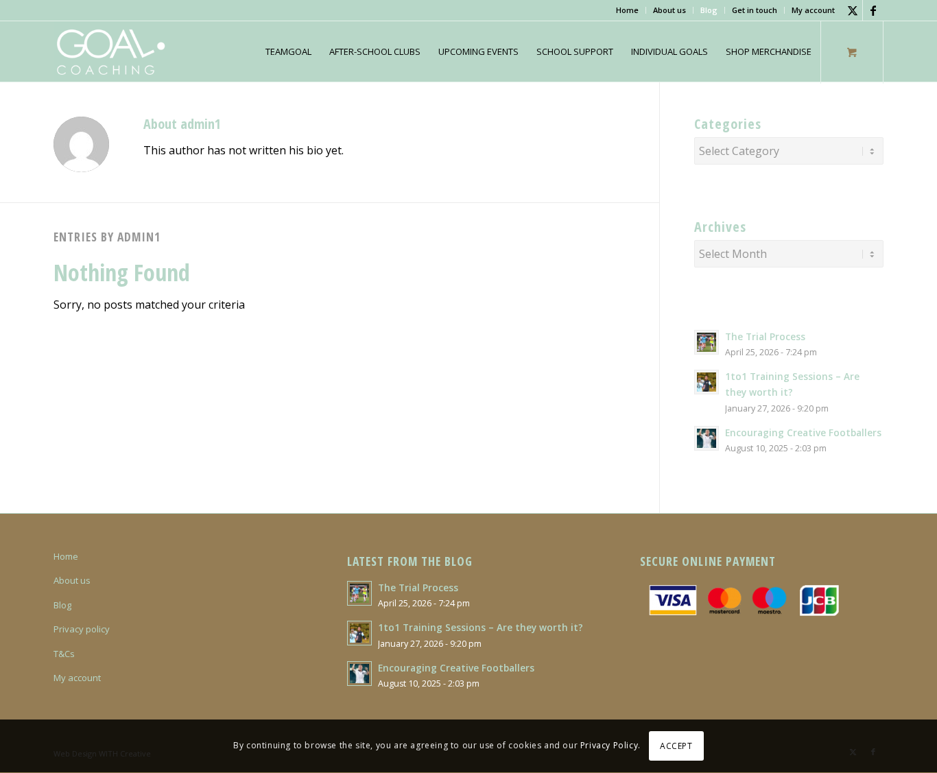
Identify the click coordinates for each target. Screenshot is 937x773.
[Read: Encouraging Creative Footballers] (706, 438)
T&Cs (64, 653)
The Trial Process (765, 336)
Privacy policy (82, 629)
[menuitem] (627, 10)
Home (627, 10)
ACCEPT (676, 746)
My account (813, 10)
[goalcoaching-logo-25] (112, 51)
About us (669, 10)
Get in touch (754, 10)
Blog (708, 10)
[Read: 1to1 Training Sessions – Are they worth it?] (706, 382)
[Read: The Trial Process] (706, 342)
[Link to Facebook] (873, 10)
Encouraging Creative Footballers (803, 432)
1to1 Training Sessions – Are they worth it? (480, 627)
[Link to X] (852, 10)
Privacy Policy (609, 746)
